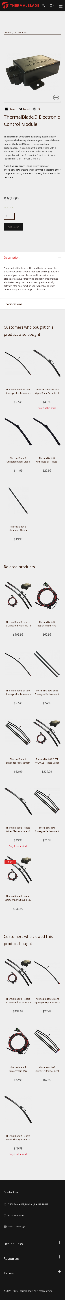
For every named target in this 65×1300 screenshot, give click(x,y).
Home (8, 32)
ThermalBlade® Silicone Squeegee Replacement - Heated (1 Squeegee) (18, 393)
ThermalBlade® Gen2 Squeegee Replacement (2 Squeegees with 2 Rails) (47, 694)
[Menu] (60, 6)
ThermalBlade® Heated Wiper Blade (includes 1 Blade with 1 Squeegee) (47, 393)
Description (12, 258)
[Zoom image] (57, 98)
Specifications (13, 304)
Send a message (16, 1226)
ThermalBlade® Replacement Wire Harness (47, 626)
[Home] (19, 5)
